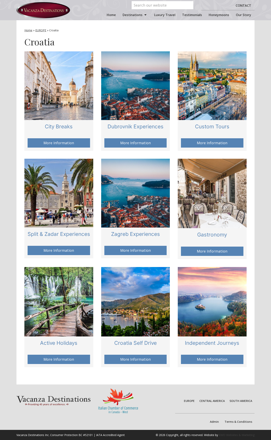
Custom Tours (212, 126)
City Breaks (59, 126)
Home (111, 15)
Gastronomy (212, 235)
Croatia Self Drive (135, 343)
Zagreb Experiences (135, 234)
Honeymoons (219, 15)
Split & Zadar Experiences (59, 234)
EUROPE (40, 30)
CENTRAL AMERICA (212, 401)
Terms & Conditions (238, 422)
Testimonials (192, 15)
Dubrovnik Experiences (135, 126)
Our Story (243, 15)
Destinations (132, 15)
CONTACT (243, 5)
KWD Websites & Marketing (237, 435)
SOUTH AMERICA (241, 401)
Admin (214, 422)
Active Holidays (58, 343)
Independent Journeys (212, 343)
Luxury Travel (164, 15)
